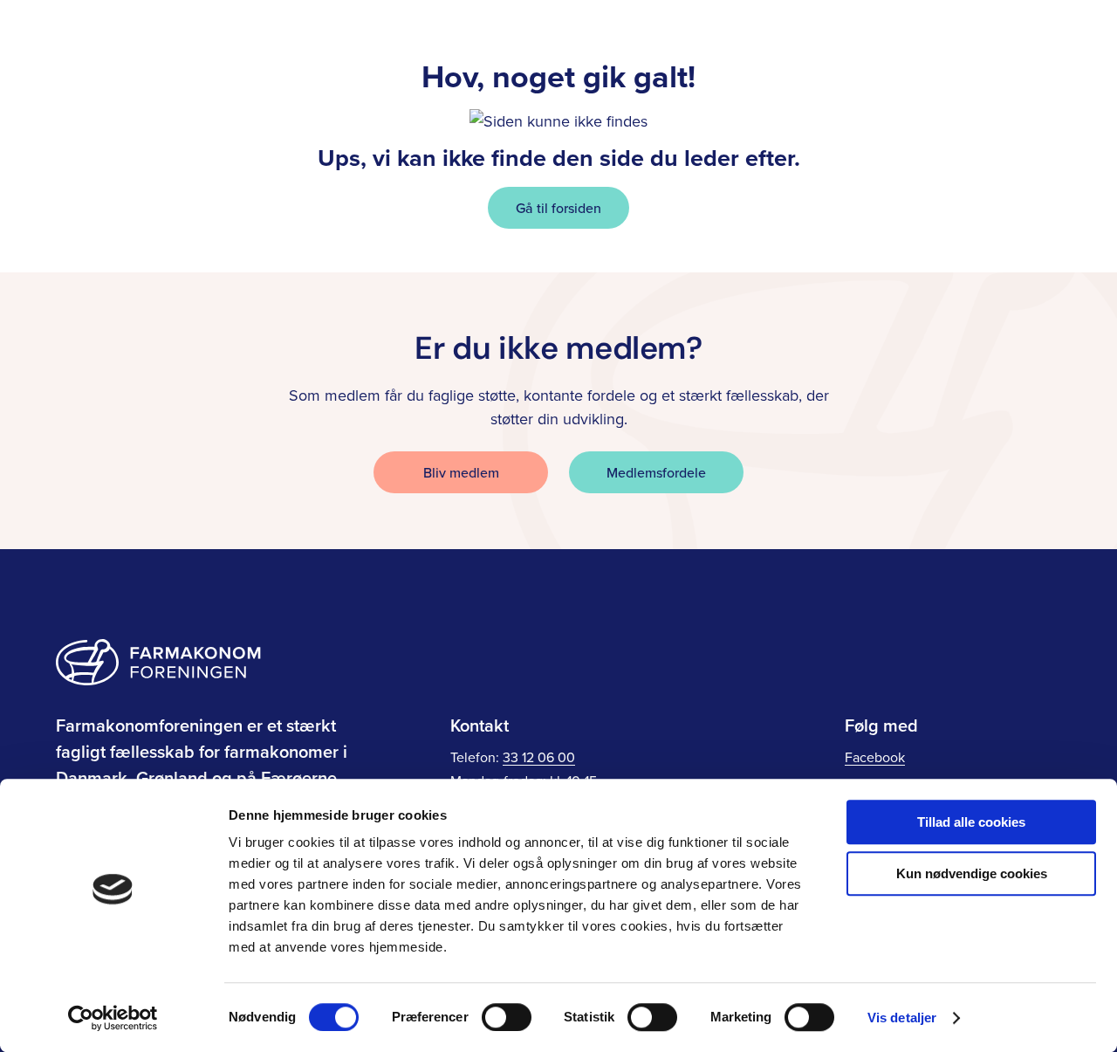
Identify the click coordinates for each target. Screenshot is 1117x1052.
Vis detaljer (901, 1017)
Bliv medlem (461, 472)
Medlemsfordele (656, 472)
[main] (558, 136)
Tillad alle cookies (971, 822)
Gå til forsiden (558, 207)
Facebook (875, 757)
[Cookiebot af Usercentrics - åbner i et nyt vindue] (113, 1018)
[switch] (506, 1017)
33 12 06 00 (539, 757)
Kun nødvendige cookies (971, 873)
